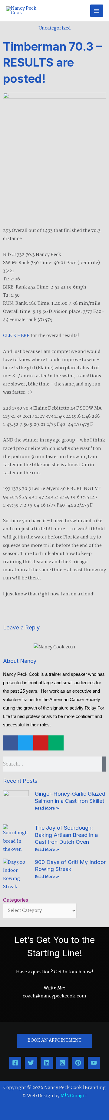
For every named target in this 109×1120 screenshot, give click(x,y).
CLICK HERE (16, 335)
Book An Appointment (54, 1040)
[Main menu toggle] (96, 11)
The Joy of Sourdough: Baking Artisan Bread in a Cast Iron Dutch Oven (66, 835)
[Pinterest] (78, 1063)
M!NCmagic (74, 1096)
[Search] (104, 764)
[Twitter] (31, 1063)
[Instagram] (62, 1063)
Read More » (47, 808)
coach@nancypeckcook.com (54, 996)
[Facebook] (15, 1063)
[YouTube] (94, 1063)
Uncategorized (54, 28)
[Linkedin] (47, 1063)
